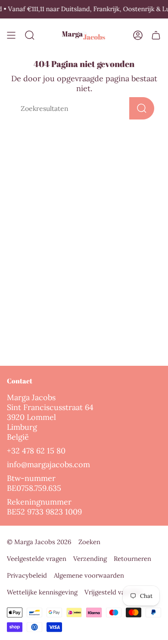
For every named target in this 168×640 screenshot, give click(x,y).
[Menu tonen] (11, 35)
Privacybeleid (27, 575)
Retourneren (132, 558)
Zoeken (89, 542)
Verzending (90, 558)
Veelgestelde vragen (36, 558)
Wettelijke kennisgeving (42, 592)
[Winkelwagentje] (156, 35)
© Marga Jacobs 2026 (39, 542)
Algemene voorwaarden (89, 575)
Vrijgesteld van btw (113, 592)
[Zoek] (141, 108)
